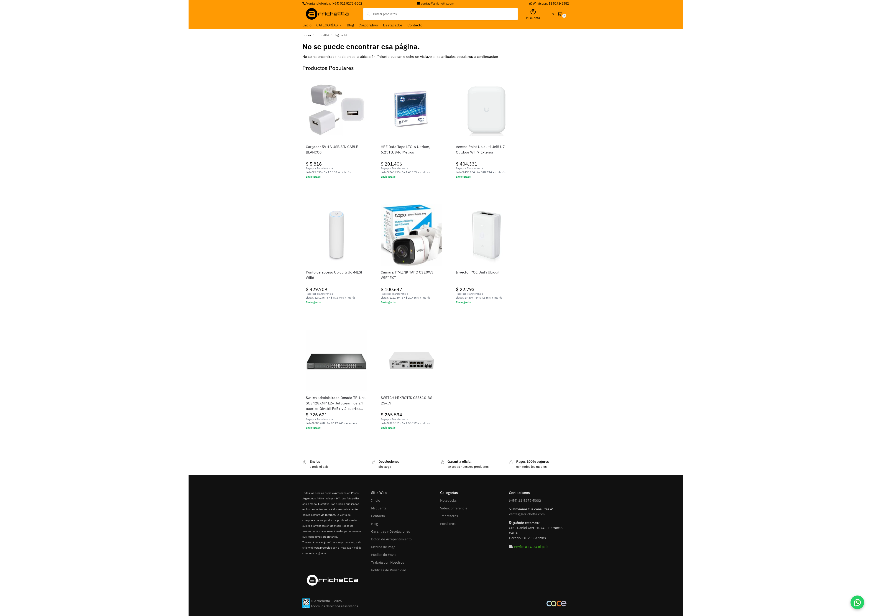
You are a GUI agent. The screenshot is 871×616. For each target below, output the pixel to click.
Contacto (378, 516)
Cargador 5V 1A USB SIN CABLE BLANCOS (332, 149)
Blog (374, 523)
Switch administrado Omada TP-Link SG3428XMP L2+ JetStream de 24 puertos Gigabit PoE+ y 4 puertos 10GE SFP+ (335, 403)
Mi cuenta (533, 18)
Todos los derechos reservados (334, 606)
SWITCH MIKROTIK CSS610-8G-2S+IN (407, 400)
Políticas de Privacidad (388, 570)
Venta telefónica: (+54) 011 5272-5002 (334, 3)
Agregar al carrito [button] (336, 187)
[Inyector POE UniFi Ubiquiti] (486, 235)
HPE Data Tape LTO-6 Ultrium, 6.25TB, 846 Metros (405, 149)
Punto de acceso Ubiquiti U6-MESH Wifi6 (334, 275)
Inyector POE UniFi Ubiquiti (478, 272)
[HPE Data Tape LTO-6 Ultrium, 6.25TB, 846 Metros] (411, 110)
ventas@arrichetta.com (437, 3)
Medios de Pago (383, 547)
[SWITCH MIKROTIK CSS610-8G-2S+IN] (411, 360)
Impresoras (449, 516)
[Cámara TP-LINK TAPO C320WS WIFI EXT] (411, 235)
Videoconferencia (453, 508)
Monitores (447, 523)
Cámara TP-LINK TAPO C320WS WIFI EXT (407, 275)
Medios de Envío (383, 554)
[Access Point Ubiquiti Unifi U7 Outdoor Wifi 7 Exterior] (486, 110)
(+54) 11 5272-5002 (525, 500)
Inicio (306, 35)
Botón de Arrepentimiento (391, 539)
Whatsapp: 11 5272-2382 (550, 3)
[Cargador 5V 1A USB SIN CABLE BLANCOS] (336, 110)
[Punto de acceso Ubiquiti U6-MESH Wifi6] (336, 235)
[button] (559, 14)
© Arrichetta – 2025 (326, 601)
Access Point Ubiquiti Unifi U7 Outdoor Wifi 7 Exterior (480, 149)
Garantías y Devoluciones (390, 531)
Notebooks (448, 500)
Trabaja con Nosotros (387, 562)
